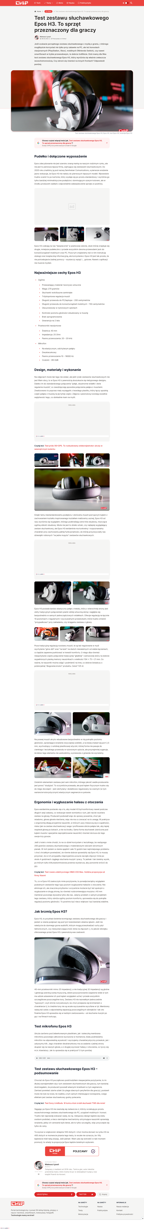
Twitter (82, 1194)
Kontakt (119, 1210)
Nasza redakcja (122, 1207)
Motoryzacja (83, 1214)
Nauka (71, 3)
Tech (38, 3)
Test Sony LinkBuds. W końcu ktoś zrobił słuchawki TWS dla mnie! (75, 1103)
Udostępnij (42, 1194)
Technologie (83, 1207)
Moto (61, 3)
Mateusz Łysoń (45, 36)
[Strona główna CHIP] (21, 3)
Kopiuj (104, 1194)
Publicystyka (85, 3)
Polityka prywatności (124, 1214)
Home (39, 11)
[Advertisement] (72, 420)
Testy (48, 3)
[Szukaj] (131, 3)
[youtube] (38, 1174)
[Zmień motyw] (126, 3)
